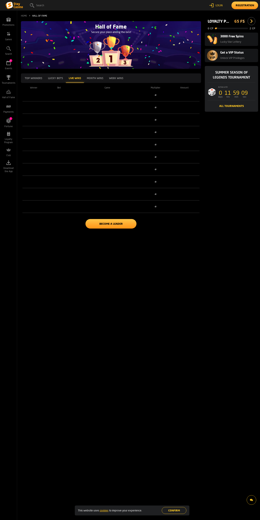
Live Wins (75, 78)
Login (219, 5)
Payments (8, 111)
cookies (104, 510)
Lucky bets (55, 78)
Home (24, 15)
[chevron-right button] (251, 21)
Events (8, 65)
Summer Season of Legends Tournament (231, 74)
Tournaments (8, 82)
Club (8, 155)
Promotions (8, 24)
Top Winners (33, 78)
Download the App (8, 170)
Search (40, 5)
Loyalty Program (8, 141)
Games (8, 39)
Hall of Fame (8, 97)
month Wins (95, 78)
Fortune (8, 123)
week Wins (116, 78)
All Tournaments (231, 106)
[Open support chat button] (251, 500)
